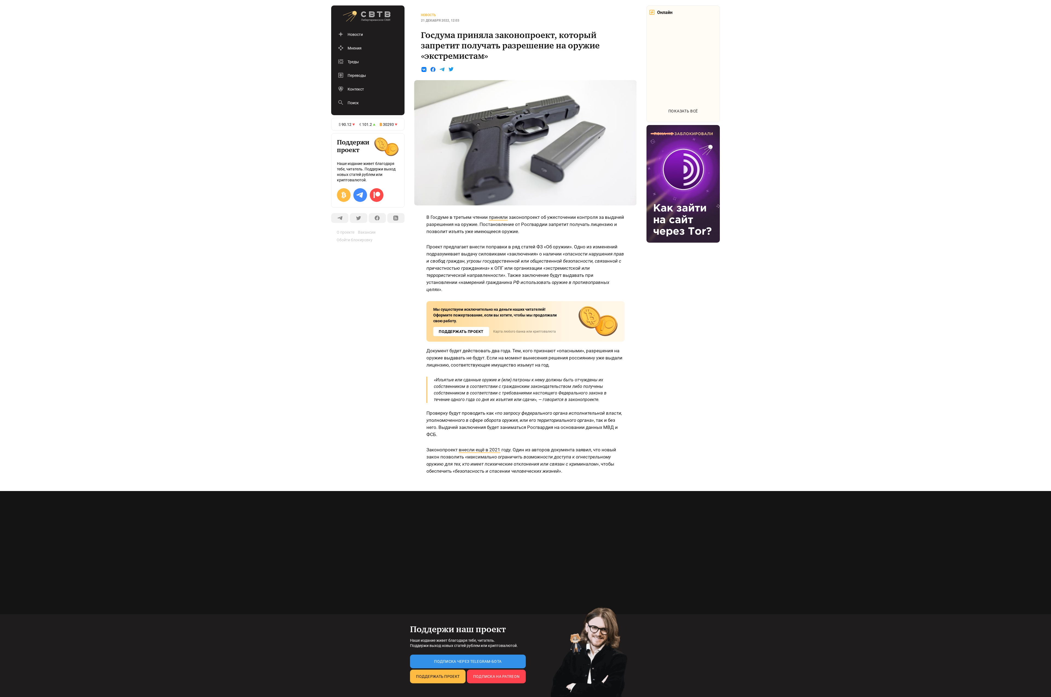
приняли (498, 217)
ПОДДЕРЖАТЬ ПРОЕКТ (461, 331)
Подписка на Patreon (496, 676)
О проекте (345, 232)
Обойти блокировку (355, 240)
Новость (428, 15)
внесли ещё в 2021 (479, 449)
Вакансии (367, 232)
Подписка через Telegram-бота (467, 661)
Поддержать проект (438, 676)
